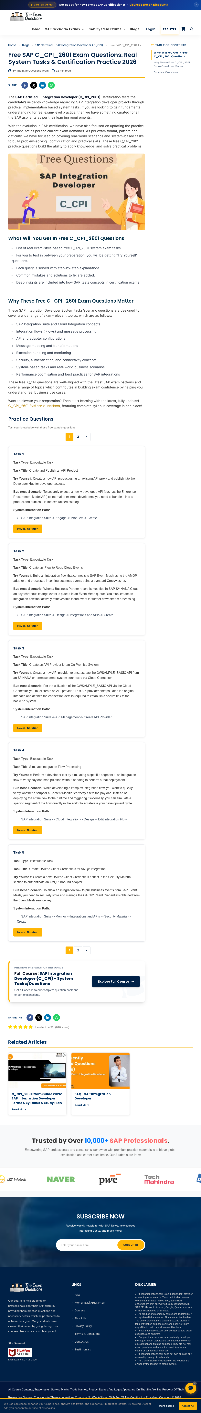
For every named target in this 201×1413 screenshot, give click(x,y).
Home (36, 29)
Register (169, 29)
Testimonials (83, 1349)
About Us (80, 1318)
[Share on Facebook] (24, 85)
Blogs (135, 29)
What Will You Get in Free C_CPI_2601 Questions (170, 54)
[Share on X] (33, 85)
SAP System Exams (105, 29)
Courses (80, 1310)
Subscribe (130, 1245)
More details (166, 1405)
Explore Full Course (113, 981)
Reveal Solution (27, 528)
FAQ (77, 1295)
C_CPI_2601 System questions (34, 406)
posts (96, 1231)
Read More (19, 1109)
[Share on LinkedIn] (42, 85)
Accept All (188, 1405)
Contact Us (82, 1341)
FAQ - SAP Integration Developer (93, 1096)
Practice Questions (166, 72)
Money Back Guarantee (90, 1302)
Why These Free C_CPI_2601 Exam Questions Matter (172, 64)
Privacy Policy (83, 1326)
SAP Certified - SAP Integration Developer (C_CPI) (69, 45)
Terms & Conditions (87, 1334)
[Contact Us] (190, 1388)
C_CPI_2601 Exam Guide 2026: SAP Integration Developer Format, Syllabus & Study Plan (37, 1098)
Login (150, 29)
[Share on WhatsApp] (51, 85)
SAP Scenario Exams (63, 29)
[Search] (192, 29)
